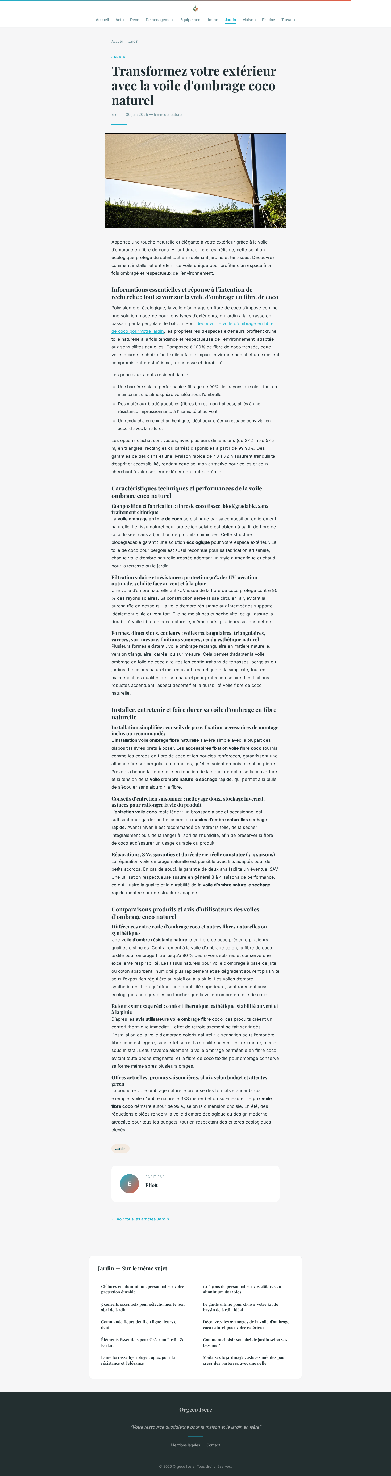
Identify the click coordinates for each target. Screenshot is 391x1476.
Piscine (268, 19)
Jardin (230, 19)
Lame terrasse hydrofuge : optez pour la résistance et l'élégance (138, 1360)
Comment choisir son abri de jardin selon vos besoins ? (245, 1342)
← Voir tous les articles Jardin (140, 1219)
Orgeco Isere (195, 1409)
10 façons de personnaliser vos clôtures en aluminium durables (242, 1289)
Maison (249, 19)
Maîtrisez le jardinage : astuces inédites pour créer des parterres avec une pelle (244, 1360)
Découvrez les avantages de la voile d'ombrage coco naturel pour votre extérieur (246, 1324)
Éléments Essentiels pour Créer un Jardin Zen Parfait (144, 1342)
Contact (213, 1445)
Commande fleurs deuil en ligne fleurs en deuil (140, 1324)
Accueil (102, 19)
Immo (213, 19)
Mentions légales (185, 1445)
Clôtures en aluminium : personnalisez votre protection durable (142, 1289)
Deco (134, 19)
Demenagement (160, 19)
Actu (119, 19)
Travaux (288, 19)
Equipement (191, 19)
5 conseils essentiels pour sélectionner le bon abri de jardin (143, 1306)
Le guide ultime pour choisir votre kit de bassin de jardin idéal (240, 1306)
